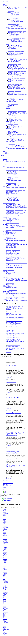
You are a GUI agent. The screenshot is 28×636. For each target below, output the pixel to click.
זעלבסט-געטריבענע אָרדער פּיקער (15, 120)
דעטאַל (7, 377)
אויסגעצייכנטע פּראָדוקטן (8, 483)
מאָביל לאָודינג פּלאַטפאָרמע (13, 129)
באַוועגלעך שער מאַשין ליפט (13, 93)
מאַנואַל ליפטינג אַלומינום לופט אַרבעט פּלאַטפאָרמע (16, 212)
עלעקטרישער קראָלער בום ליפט (14, 45)
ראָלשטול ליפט (9, 121)
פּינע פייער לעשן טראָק (15, 145)
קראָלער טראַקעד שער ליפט (12, 397)
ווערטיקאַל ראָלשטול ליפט (13, 122)
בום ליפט (7, 44)
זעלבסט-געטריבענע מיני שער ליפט (18, 38)
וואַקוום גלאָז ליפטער (12, 115)
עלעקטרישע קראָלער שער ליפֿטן (13, 413)
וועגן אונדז (5, 152)
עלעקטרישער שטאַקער (13, 104)
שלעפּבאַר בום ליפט (12, 48)
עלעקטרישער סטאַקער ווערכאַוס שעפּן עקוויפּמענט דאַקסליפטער (13, 324)
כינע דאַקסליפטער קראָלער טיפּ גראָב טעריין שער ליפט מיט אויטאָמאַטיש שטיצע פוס (17, 32)
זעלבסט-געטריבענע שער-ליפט (14, 39)
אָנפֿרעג (10, 377)
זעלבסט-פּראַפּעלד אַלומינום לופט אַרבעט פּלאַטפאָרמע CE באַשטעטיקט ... (14, 336)
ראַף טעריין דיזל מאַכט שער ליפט (14, 42)
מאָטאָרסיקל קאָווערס (7, 291)
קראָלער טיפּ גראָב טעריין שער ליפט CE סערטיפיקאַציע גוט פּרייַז (15, 465)
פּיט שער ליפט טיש (14, 22)
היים (4, 4)
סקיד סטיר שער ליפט (11, 365)
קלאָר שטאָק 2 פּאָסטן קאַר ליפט (14, 85)
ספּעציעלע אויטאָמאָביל (10, 141)
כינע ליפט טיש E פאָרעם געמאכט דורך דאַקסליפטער (16, 170)
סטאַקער (7, 102)
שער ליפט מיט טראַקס (11, 382)
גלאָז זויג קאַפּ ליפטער (12, 117)
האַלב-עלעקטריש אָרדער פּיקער (14, 119)
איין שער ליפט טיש (14, 13)
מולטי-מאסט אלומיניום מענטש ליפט (15, 67)
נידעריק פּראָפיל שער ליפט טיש (17, 21)
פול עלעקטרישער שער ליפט (14, 35)
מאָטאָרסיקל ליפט (11, 92)
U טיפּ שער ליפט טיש (15, 20)
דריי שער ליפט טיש (15, 15)
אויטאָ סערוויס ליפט (10, 82)
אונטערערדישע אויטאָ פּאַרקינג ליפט (15, 53)
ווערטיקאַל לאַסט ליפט (10, 125)
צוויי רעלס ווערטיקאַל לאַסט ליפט (15, 126)
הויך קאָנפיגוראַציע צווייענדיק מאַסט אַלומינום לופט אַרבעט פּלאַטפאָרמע (17, 74)
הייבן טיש (8, 6)
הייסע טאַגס (5, 484)
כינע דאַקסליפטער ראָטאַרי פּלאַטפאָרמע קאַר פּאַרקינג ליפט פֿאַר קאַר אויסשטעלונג (17, 60)
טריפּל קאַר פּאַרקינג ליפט (13, 65)
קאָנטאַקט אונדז (6, 153)
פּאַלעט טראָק (11, 105)
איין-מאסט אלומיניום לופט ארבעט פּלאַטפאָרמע (17, 68)
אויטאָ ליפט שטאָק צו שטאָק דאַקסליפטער (16, 88)
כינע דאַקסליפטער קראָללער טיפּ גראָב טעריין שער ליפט (14, 161)
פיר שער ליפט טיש (14, 17)
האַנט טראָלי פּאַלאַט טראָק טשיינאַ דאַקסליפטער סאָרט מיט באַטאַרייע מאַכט (16, 140)
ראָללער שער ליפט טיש (15, 18)
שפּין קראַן (8, 107)
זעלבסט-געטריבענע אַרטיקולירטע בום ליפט (17, 49)
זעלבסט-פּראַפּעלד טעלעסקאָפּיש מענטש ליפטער (15, 216)
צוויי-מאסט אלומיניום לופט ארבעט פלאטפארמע (17, 69)
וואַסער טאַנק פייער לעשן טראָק (17, 146)
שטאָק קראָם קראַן (9, 108)
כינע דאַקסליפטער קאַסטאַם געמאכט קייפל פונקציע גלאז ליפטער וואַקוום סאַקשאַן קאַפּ (17, 112)
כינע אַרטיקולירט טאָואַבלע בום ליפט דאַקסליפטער (16, 226)
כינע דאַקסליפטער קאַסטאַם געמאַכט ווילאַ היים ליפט (16, 300)
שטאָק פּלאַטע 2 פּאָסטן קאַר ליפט (15, 84)
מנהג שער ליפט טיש (15, 25)
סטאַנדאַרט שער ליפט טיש (13, 12)
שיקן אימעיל (3, 496)
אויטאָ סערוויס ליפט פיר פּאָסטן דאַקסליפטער (17, 87)
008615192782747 (8, 498)
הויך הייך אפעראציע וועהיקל (14, 142)
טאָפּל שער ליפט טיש (15, 14)
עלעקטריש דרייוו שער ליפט (16, 41)
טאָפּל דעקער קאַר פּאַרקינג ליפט (14, 55)
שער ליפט (8, 27)
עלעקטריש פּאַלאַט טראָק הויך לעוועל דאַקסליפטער (16, 295)
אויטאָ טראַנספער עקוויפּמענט (14, 86)
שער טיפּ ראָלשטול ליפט (13, 124)
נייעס (4, 151)
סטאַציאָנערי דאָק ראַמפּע (13, 132)
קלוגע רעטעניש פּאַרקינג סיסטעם (14, 54)
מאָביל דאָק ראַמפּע (12, 131)
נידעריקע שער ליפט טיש (13, 19)
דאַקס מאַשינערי (7, 500)
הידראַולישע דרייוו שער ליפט (16, 40)
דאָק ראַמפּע (8, 128)
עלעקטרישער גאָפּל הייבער (11, 101)
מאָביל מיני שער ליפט (15, 34)
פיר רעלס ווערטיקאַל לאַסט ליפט (14, 127)
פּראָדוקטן (5, 5)
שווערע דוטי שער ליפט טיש (16, 26)
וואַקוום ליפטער (9, 109)
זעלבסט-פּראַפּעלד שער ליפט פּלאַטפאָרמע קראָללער (12, 452)
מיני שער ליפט (11, 37)
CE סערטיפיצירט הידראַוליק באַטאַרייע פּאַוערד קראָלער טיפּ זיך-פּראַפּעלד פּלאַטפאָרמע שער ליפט (15, 433)
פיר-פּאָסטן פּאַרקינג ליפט (13, 62)
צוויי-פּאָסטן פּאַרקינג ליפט (13, 61)
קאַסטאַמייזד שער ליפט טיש (13, 24)
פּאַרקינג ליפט (8, 52)
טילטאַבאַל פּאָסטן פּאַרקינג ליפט (14, 64)
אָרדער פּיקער (8, 118)
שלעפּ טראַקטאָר (9, 106)
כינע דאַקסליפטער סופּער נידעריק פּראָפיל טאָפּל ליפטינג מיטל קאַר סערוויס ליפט (17, 90)
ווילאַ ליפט (8, 147)
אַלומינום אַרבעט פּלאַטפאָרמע (12, 66)
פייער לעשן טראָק (11, 144)
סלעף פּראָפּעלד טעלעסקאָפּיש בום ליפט (16, 51)
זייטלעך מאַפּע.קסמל (7, 485)
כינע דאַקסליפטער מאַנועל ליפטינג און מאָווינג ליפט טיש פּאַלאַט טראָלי (17, 135)
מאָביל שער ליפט (11, 33)
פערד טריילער (6, 285)
